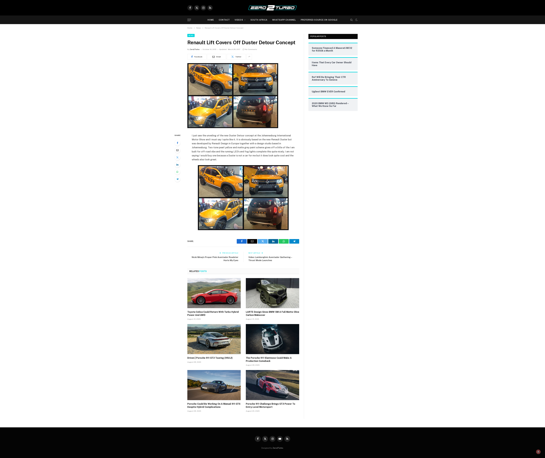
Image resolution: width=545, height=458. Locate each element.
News (190, 35)
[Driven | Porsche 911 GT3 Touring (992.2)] (214, 339)
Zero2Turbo (195, 49)
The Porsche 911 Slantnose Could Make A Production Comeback (269, 359)
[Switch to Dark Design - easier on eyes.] (356, 20)
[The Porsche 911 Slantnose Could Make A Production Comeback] (272, 339)
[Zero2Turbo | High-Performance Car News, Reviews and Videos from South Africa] (272, 8)
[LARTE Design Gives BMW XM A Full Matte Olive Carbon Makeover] (272, 293)
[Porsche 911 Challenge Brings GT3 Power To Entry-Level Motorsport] (272, 385)
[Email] (177, 150)
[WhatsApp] (177, 172)
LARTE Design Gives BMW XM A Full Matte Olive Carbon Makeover (272, 313)
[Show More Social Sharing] (249, 57)
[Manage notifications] (538, 451)
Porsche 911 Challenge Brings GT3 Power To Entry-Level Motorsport (270, 405)
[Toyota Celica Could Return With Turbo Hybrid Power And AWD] (214, 293)
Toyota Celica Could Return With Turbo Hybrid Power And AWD (213, 313)
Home (210, 20)
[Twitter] (177, 157)
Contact (224, 20)
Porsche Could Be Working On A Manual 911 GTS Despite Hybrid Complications (213, 405)
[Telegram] (177, 179)
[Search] (351, 20)
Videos (239, 20)
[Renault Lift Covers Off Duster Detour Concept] (232, 127)
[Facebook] (177, 143)
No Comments (251, 49)
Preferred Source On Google (319, 20)
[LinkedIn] (177, 164)
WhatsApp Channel (284, 20)
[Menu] (189, 20)
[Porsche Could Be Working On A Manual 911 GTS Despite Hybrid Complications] (214, 385)
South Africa (259, 20)
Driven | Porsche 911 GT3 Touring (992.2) (210, 358)
